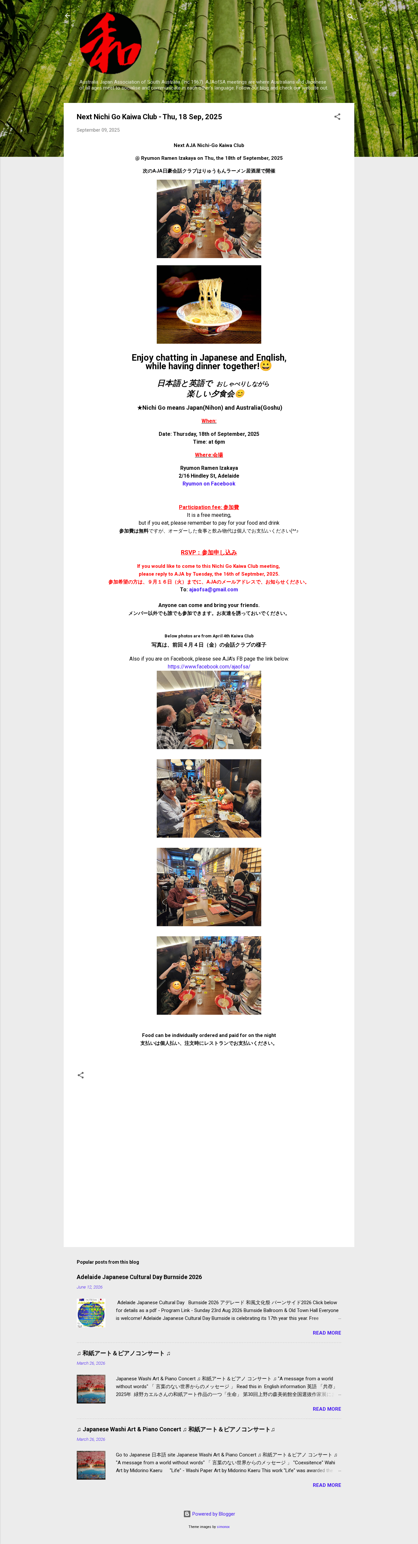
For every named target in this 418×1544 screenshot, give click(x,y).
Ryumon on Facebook (209, 484)
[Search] (350, 18)
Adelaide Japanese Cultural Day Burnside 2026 (139, 1276)
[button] (337, 118)
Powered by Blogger (213, 1514)
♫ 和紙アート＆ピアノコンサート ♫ (124, 1353)
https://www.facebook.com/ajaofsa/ (209, 667)
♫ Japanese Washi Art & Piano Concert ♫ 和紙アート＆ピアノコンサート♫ (176, 1429)
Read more (327, 1333)
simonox (223, 1527)
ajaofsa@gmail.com (213, 589)
